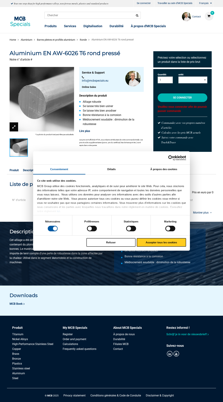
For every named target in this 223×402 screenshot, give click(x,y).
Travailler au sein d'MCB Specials (174, 3)
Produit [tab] (17, 327)
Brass (15, 353)
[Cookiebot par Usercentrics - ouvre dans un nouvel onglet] (171, 157)
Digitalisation (92, 26)
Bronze (16, 358)
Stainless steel (21, 368)
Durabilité (117, 26)
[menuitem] (143, 3)
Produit (14, 170)
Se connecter (144, 3)
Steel (15, 378)
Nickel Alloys (20, 339)
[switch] (92, 228)
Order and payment (74, 339)
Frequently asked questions (79, 349)
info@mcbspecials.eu (95, 80)
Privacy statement (74, 395)
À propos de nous (124, 334)
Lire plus (84, 131)
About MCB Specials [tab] (127, 327)
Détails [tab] (111, 169)
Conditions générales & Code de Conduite (115, 395)
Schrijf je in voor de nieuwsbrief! (186, 334)
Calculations (70, 344)
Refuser (111, 242)
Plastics (17, 363)
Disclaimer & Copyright (160, 395)
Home (13, 39)
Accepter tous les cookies (161, 242)
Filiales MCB (121, 344)
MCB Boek (16, 303)
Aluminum (18, 373)
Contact (118, 349)
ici (58, 211)
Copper (16, 349)
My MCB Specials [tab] (75, 327)
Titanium (17, 334)
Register (68, 334)
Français (204, 3)
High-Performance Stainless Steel (32, 344)
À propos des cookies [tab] (163, 169)
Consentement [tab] (59, 169)
